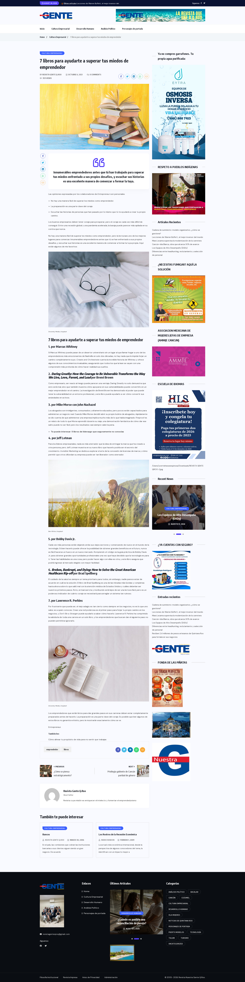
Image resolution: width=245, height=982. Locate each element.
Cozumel (185, 898)
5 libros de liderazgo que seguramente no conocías (98, 431)
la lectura (121, 236)
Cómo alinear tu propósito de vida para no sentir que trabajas (77, 739)
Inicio (42, 28)
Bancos (46, 834)
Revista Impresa (70, 977)
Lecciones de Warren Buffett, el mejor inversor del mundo (177, 237)
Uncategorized (176, 944)
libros (66, 749)
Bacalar (194, 892)
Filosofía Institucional (49, 977)
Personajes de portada (132, 28)
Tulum (172, 938)
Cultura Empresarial (60, 28)
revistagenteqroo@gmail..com (56, 934)
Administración (111, 977)
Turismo (185, 938)
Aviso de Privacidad (90, 977)
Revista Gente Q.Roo (54, 840)
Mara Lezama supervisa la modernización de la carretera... (101, 3)
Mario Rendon (107, 840)
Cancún (172, 898)
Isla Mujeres (174, 915)
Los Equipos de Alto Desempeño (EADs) (170, 248)
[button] (174, 534)
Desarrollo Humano (85, 28)
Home (42, 37)
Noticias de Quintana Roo (181, 921)
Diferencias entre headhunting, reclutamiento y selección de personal (177, 253)
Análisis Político (108, 28)
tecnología (53, 548)
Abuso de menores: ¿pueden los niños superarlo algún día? (131, 921)
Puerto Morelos (176, 932)
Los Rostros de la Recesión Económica (118, 834)
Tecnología (195, 932)
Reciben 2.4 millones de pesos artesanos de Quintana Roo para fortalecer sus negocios (178, 635)
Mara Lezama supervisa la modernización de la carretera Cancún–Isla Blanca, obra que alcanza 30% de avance (176, 242)
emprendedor (52, 749)
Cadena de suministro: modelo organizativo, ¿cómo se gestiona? (176, 232)
